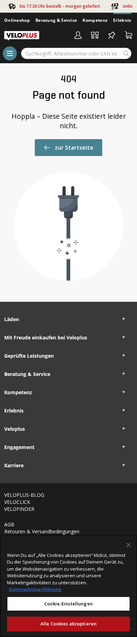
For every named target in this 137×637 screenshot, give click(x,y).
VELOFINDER (19, 509)
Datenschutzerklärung (35, 589)
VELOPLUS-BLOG (24, 495)
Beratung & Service (56, 20)
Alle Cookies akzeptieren (68, 623)
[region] (68, 586)
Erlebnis (122, 20)
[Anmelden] (78, 35)
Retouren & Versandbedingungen (41, 531)
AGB (9, 524)
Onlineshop (17, 20)
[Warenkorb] (128, 35)
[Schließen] (128, 545)
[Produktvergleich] (94, 35)
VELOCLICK (17, 502)
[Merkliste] (111, 35)
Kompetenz (95, 20)
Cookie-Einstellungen (68, 603)
